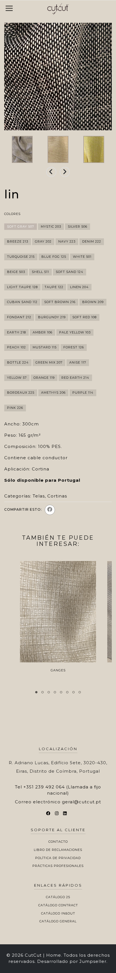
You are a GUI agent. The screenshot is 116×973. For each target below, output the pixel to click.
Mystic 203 (51, 226)
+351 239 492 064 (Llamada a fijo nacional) (62, 789)
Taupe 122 (53, 287)
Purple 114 (82, 392)
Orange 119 (44, 378)
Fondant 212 (19, 317)
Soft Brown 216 (59, 302)
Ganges (58, 670)
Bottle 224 (18, 362)
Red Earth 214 (75, 378)
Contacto (58, 842)
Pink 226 (15, 408)
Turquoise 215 (21, 257)
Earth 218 (16, 332)
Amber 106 (42, 332)
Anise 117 (77, 362)
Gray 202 (43, 241)
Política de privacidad (58, 858)
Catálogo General (58, 921)
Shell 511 (40, 272)
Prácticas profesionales (58, 866)
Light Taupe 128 (22, 287)
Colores (12, 214)
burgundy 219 (52, 317)
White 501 (82, 257)
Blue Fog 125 (53, 257)
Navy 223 (66, 241)
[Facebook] (50, 510)
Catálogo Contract (58, 905)
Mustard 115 (45, 347)
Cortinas (57, 496)
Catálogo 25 (58, 897)
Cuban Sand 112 (22, 302)
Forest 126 (73, 347)
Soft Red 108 (84, 317)
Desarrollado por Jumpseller (71, 961)
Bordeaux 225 (20, 392)
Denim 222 (91, 241)
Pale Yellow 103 (75, 332)
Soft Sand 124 (69, 272)
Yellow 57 (17, 378)
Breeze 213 (17, 241)
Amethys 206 (53, 392)
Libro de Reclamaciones (58, 850)
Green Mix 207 (49, 362)
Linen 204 (79, 287)
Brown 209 (93, 302)
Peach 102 (16, 347)
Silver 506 (77, 226)
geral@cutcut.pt (81, 801)
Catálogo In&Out (58, 913)
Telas (39, 496)
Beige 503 (16, 272)
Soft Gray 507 (20, 226)
